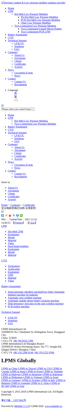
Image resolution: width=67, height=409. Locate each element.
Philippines (12, 377)
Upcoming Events (23, 72)
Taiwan (27, 368)
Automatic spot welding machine (25, 297)
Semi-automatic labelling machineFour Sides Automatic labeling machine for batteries (36, 293)
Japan (18, 371)
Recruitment (20, 84)
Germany (11, 380)
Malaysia (11, 374)
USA (44, 368)
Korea (34, 371)
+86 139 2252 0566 (44, 352)
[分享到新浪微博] (10, 215)
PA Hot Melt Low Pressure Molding (39, 17)
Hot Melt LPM (15, 231)
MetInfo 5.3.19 (22, 406)
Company (13, 52)
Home (11, 8)
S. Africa (40, 383)
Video (11, 243)
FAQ (17, 49)
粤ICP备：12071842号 (13, 400)
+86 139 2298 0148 (23, 352)
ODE (10, 275)
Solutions (19, 46)
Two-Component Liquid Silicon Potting (41, 28)
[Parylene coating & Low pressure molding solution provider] (33, 2)
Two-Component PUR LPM (35, 31)
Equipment (13, 234)
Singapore (31, 374)
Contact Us (20, 81)
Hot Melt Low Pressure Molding (31, 14)
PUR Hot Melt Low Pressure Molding (40, 20)
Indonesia (52, 374)
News (11, 69)
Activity (18, 67)
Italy (48, 380)
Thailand (53, 371)
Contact (12, 78)
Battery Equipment (17, 34)
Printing (18, 222)
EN (16, 99)
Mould (11, 237)
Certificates (20, 64)
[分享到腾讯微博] (14, 215)
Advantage (20, 58)
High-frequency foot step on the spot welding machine (36, 303)
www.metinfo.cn (53, 406)
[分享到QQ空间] (6, 215)
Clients (17, 61)
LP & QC (19, 43)
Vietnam (32, 377)
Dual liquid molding (18, 246)
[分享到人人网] (17, 215)
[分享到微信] (21, 215)
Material (12, 240)
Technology (14, 266)
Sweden (31, 380)
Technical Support (17, 40)
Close (32, 222)
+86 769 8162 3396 (23, 340)
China (9, 368)
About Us (19, 55)
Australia (20, 383)
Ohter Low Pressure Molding (36, 23)
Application (14, 269)
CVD (10, 37)
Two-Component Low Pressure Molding (35, 25)
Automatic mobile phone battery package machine (33, 300)
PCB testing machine (18, 306)
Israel (50, 377)
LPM (10, 11)
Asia (17, 386)
